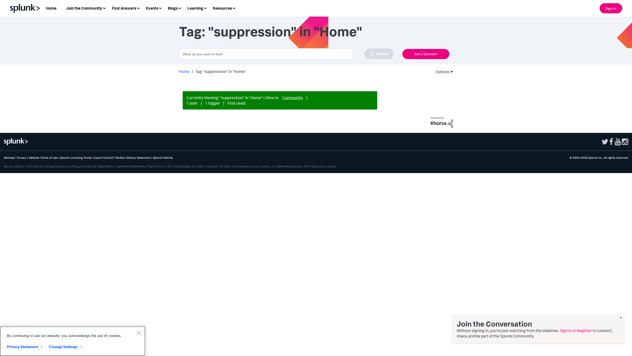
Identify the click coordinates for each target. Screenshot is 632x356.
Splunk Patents (163, 157)
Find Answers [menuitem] (124, 8)
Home (184, 71)
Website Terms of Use (43, 157)
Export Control (103, 157)
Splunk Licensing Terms (76, 157)
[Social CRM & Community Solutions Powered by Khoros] (442, 121)
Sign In (611, 8)
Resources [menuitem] (222, 8)
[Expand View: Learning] (205, 8)
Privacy (21, 157)
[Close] (138, 332)
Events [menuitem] (152, 8)
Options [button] (440, 71)
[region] (72, 341)
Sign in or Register (576, 330)
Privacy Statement (22, 347)
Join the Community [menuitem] (84, 8)
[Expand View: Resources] (234, 8)
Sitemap (9, 157)
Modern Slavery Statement (133, 157)
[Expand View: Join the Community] (104, 8)
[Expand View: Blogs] (179, 8)
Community (292, 97)
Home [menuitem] (51, 8)
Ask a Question (425, 54)
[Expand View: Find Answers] (138, 8)
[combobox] (286, 54)
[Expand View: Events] (160, 8)
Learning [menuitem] (195, 8)
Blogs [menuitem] (173, 8)
